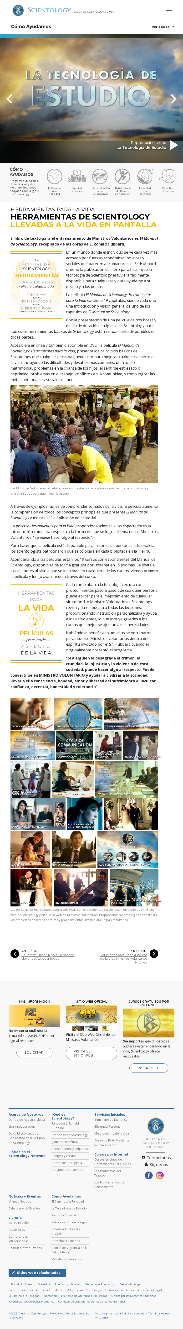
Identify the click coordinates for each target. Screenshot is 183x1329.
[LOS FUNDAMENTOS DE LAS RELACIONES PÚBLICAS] (134, 887)
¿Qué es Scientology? (62, 1116)
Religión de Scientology (100, 1284)
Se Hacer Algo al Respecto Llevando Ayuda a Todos (47, 956)
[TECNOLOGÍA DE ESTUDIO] (31, 713)
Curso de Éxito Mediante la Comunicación (111, 1142)
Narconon (50, 1296)
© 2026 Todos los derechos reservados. (50, 1315)
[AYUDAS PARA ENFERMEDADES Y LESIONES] (108, 745)
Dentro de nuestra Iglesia (27, 1119)
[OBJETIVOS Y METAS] (31, 887)
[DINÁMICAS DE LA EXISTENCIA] (78, 713)
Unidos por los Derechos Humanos (133, 1296)
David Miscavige (129, 1284)
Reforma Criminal (63, 1215)
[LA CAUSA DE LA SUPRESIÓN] (38, 814)
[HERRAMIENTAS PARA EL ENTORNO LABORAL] (74, 849)
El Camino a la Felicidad (67, 1201)
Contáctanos (158, 1158)
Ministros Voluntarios (66, 1259)
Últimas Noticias (20, 1201)
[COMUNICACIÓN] (75, 745)
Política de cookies (134, 1313)
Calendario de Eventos (25, 1208)
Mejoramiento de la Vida (111, 1133)
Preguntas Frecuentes (67, 1169)
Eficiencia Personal (107, 1126)
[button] (18, 98)
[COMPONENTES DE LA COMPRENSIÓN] (131, 713)
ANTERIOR (29, 950)
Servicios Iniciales (109, 1114)
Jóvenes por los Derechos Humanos (31, 1301)
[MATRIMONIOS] (131, 814)
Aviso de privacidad (107, 1313)
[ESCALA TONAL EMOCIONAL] (33, 745)
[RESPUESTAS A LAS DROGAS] (141, 745)
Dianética (43, 1284)
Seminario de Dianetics (110, 1119)
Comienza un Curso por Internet (29, 1290)
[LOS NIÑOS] (30, 849)
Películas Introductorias (25, 1248)
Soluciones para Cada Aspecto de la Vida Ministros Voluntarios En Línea (123, 958)
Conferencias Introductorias (19, 1238)
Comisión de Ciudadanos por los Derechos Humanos (92, 1301)
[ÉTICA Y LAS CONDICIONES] (127, 779)
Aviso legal (101, 1317)
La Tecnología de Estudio (69, 1208)
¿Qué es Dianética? (64, 1142)
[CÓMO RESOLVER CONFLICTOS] (30, 779)
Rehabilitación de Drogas (69, 1222)
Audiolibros (17, 1229)
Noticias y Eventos (25, 1196)
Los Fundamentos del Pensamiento (109, 1184)
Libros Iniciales (19, 1222)
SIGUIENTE (139, 950)
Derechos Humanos (65, 1241)
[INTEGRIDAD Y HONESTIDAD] (73, 779)
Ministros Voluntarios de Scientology (78, 1290)
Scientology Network (67, 1284)
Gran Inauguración (22, 1126)
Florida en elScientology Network (27, 1154)
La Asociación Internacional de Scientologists (134, 1290)
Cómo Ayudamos (31, 26)
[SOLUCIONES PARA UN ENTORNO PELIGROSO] (85, 814)
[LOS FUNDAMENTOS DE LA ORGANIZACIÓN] (128, 849)
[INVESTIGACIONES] (81, 887)
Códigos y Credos (63, 1156)
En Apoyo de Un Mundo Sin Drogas (84, 1296)
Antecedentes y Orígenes (69, 1148)
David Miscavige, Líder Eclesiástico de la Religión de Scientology (27, 1138)
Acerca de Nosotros (26, 1114)
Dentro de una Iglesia (66, 1163)
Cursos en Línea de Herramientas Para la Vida (112, 1161)
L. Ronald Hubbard (21, 1284)
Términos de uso (159, 1313)
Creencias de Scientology (69, 1135)
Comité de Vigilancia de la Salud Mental (69, 1249)
